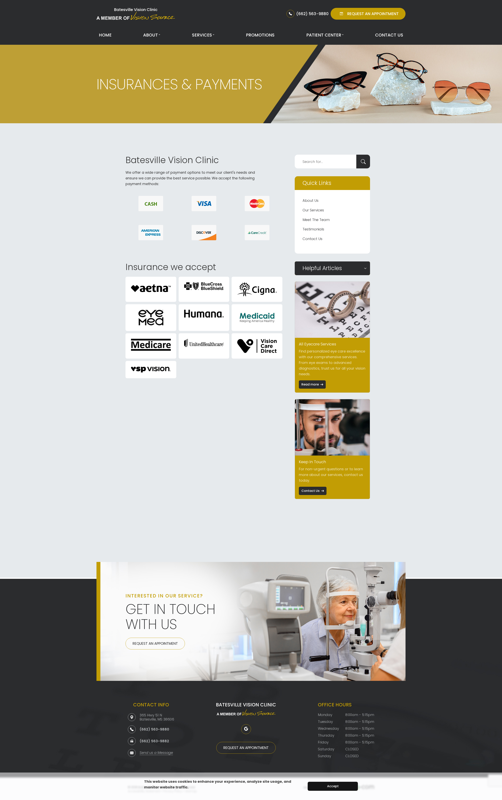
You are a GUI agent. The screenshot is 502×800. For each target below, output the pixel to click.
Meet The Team (316, 219)
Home (105, 35)
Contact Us (389, 35)
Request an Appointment (155, 643)
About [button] (150, 35)
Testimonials (313, 229)
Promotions (260, 35)
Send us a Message (156, 753)
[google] (246, 729)
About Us (310, 200)
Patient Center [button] (323, 35)
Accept (333, 786)
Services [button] (202, 35)
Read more (310, 384)
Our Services (313, 210)
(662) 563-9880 (154, 729)
